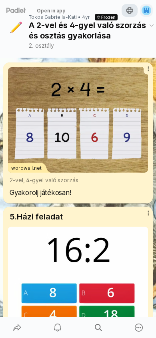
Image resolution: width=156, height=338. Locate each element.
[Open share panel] (17, 328)
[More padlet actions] (139, 328)
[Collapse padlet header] (151, 25)
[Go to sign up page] (146, 10)
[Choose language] (130, 10)
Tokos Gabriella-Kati (53, 17)
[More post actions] (143, 72)
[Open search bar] (98, 327)
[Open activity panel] (58, 328)
